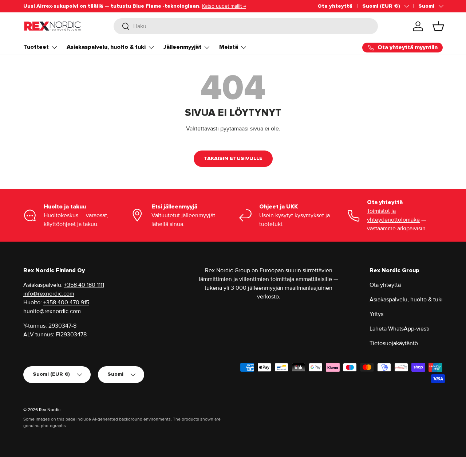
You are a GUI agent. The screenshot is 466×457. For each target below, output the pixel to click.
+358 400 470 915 (66, 302)
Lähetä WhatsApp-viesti (400, 328)
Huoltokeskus (61, 215)
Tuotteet (36, 47)
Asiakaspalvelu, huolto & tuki (106, 47)
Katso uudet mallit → (224, 6)
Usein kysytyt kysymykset (291, 215)
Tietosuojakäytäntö (394, 343)
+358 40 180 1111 (84, 285)
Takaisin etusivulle (233, 158)
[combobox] (246, 26)
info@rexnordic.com (48, 293)
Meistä (228, 47)
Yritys (376, 314)
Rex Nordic (49, 410)
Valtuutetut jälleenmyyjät (183, 215)
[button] (438, 26)
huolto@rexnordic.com (52, 311)
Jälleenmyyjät (182, 47)
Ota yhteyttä (334, 6)
